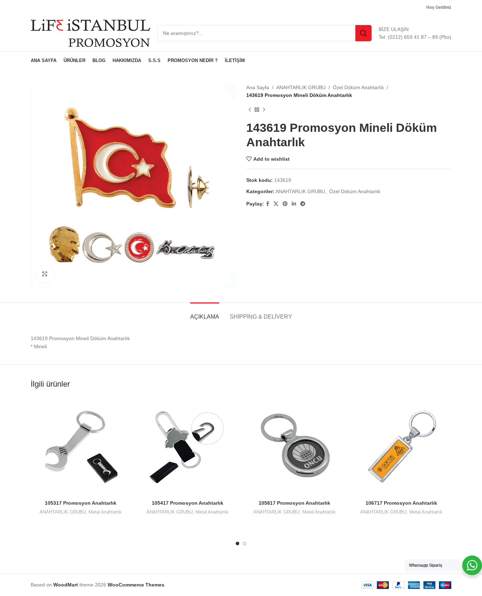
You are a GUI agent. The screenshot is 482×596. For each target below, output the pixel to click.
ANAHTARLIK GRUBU (301, 87)
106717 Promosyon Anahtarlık (401, 503)
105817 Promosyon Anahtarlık (294, 503)
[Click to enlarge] (45, 274)
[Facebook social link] (267, 204)
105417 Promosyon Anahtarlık (187, 503)
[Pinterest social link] (285, 204)
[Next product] (263, 109)
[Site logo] (90, 33)
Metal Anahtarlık (105, 512)
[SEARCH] (363, 33)
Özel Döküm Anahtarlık (358, 87)
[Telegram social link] (302, 204)
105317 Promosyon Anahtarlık (80, 503)
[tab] (204, 313)
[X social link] (276, 204)
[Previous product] (249, 109)
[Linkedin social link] (294, 204)
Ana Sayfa (257, 87)
